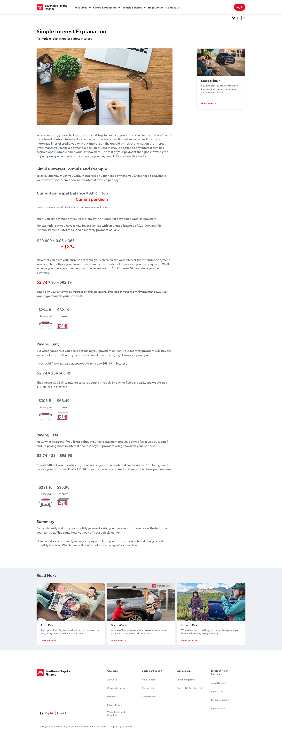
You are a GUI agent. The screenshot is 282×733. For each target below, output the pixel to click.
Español (61, 713)
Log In (239, 7)
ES (244, 18)
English (49, 713)
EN (239, 18)
